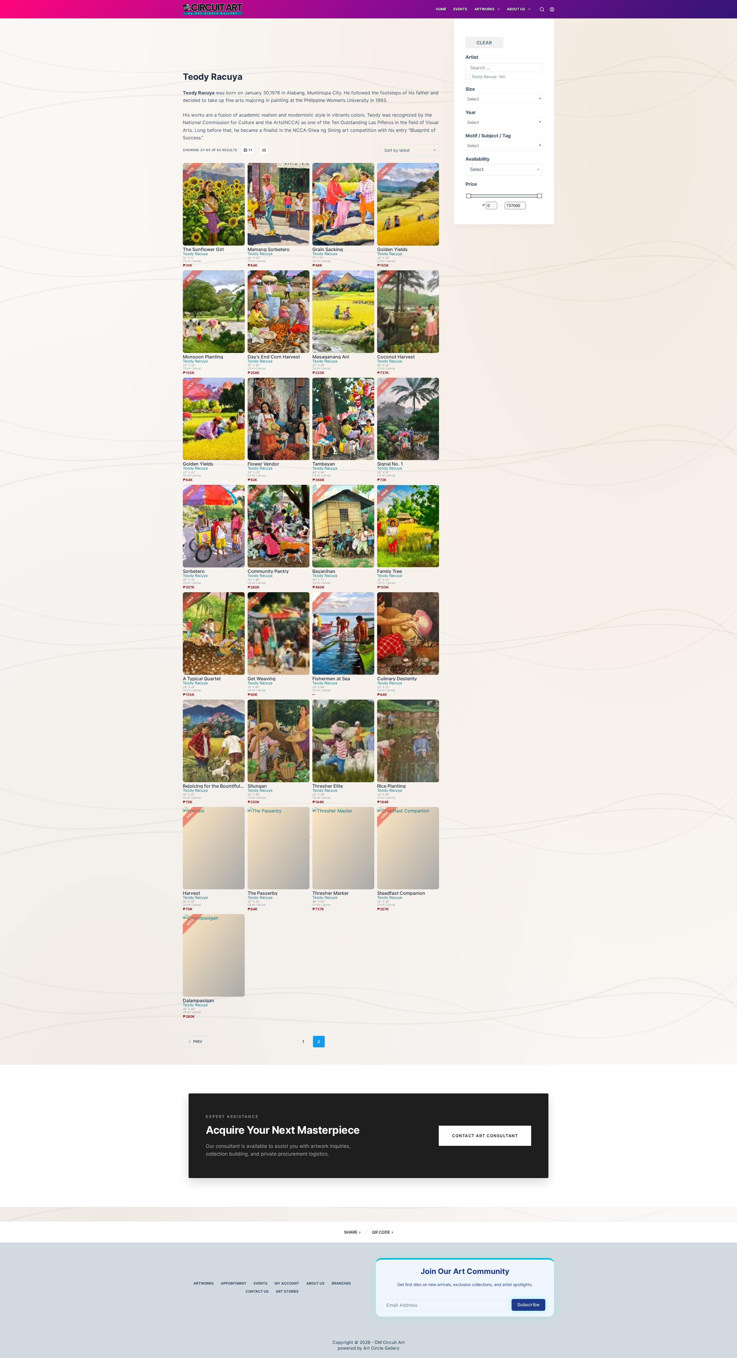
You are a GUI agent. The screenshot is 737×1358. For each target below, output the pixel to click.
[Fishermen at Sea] (343, 633)
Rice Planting (391, 786)
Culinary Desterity (397, 678)
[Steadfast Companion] (408, 848)
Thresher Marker (330, 893)
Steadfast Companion (401, 893)
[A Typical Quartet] (214, 633)
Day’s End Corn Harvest (274, 357)
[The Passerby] (278, 848)
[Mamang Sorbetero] (278, 204)
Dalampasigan (198, 1000)
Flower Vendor (263, 464)
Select (473, 98)
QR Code (382, 1232)
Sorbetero (194, 571)
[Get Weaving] (278, 633)
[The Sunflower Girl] (214, 204)
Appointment (233, 1283)
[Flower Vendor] (278, 419)
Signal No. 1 (390, 464)
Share (352, 1232)
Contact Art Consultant (485, 1135)
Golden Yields (392, 249)
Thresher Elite (327, 786)
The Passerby (263, 893)
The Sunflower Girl (203, 249)
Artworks (203, 1283)
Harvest (191, 893)
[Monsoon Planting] (214, 311)
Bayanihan (323, 571)
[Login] (552, 9)
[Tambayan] (343, 419)
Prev (197, 1041)
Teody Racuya (195, 254)
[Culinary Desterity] (408, 633)
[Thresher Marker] (343, 848)
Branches (341, 1283)
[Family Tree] (408, 526)
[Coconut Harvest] (408, 311)
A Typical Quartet (202, 678)
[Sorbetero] (214, 526)
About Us (516, 9)
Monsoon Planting (203, 357)
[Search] (542, 9)
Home (441, 9)
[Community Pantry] (278, 526)
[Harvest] (214, 848)
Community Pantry (268, 571)
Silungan (257, 786)
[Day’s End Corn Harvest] (278, 311)
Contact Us (257, 1291)
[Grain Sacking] (343, 204)
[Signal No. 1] (408, 419)
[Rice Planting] (408, 741)
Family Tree (389, 571)
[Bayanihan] (343, 526)
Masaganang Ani (330, 357)
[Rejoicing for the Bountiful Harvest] (214, 741)
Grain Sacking (327, 249)
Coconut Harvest (396, 357)
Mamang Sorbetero (269, 249)
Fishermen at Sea (331, 678)
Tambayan (323, 464)
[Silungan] (278, 741)
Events (460, 9)
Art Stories (287, 1291)
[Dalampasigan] (214, 955)
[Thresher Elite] (343, 741)
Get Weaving (262, 678)
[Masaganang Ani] (343, 311)
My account (287, 1283)
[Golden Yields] (408, 204)
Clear (484, 42)
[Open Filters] (264, 150)
